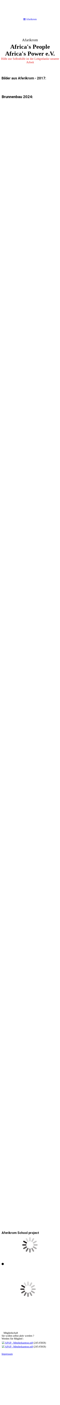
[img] (30, 49)
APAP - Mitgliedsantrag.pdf (19, 1342)
